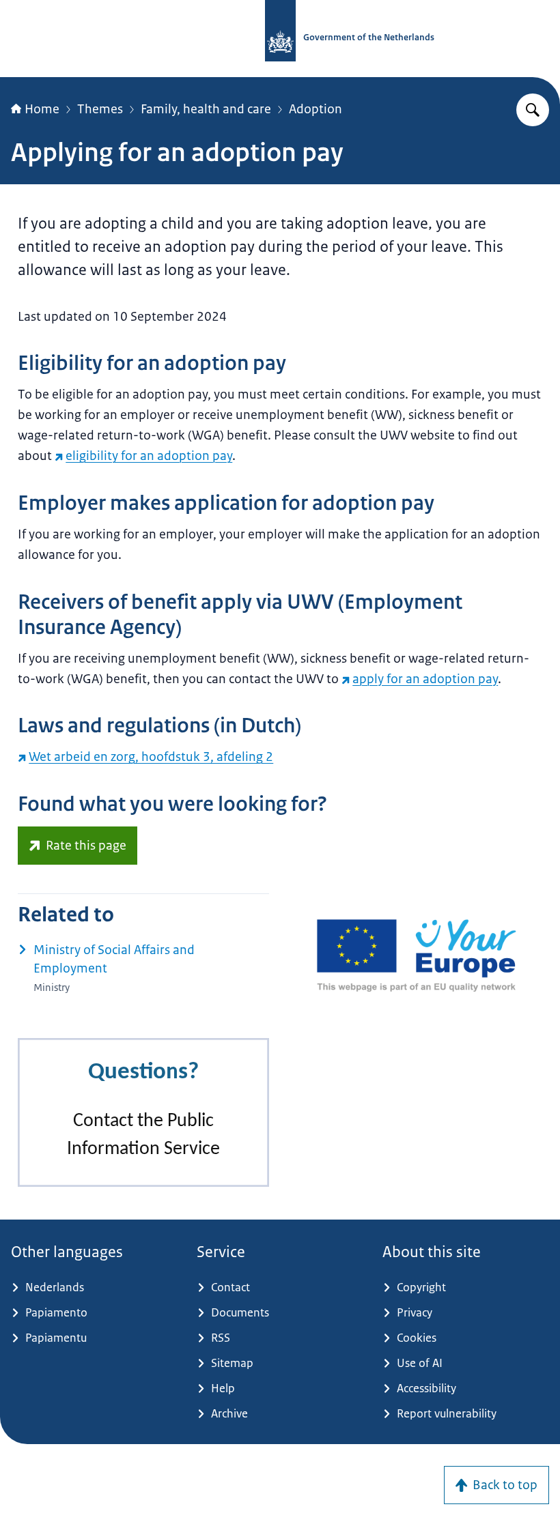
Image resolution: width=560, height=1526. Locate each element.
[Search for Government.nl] (532, 109)
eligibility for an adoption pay (149, 456)
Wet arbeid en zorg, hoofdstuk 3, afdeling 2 (151, 757)
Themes (100, 109)
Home (42, 109)
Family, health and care (206, 109)
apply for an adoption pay (425, 679)
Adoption (315, 109)
